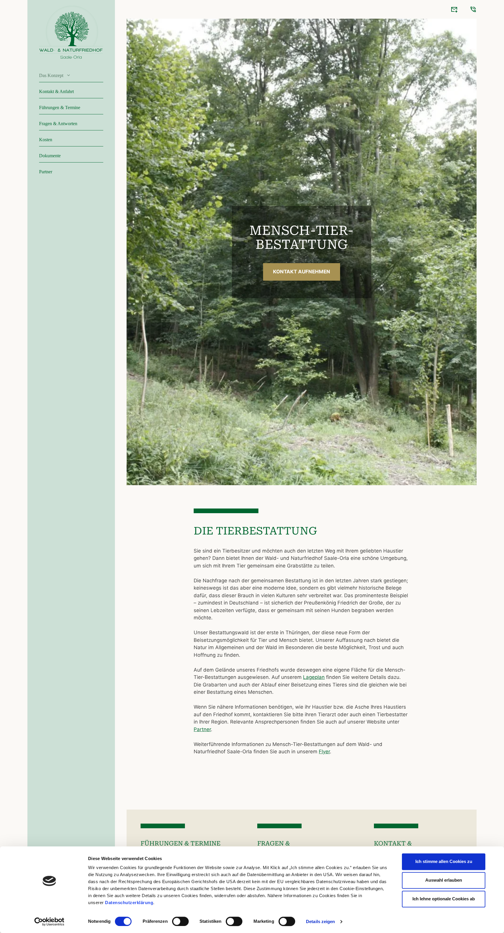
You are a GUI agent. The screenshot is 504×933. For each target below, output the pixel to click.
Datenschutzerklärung (129, 902)
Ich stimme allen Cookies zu (443, 861)
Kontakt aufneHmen (301, 272)
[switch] (180, 921)
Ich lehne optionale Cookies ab (443, 898)
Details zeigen (320, 921)
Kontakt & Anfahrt (56, 91)
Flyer (324, 751)
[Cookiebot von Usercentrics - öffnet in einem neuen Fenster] (49, 921)
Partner (45, 171)
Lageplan (314, 677)
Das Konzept (51, 75)
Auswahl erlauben (443, 880)
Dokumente (50, 155)
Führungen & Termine (59, 107)
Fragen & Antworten (58, 123)
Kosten (45, 139)
